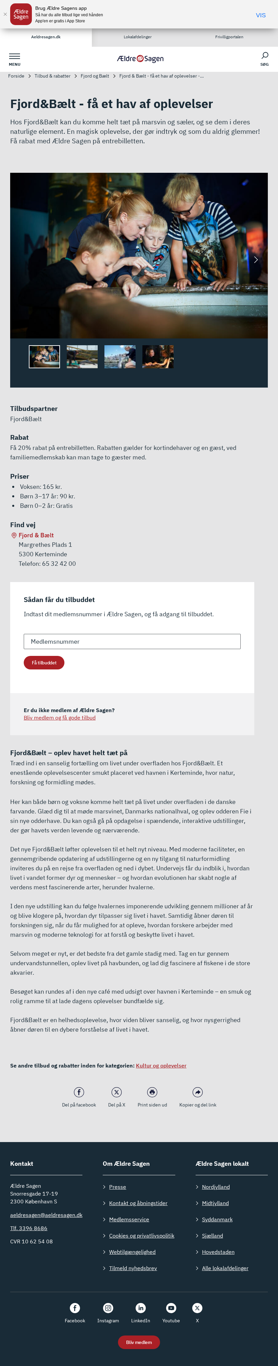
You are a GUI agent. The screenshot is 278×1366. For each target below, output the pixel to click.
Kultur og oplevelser (161, 1065)
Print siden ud (152, 1105)
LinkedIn (140, 1321)
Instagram (108, 1321)
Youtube (171, 1321)
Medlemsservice (129, 1219)
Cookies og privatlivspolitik (141, 1235)
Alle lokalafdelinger (225, 1268)
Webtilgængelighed (132, 1251)
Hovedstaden (218, 1251)
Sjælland (212, 1235)
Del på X (116, 1105)
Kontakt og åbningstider (138, 1203)
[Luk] (5, 14)
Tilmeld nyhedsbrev (133, 1268)
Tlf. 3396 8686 (28, 1228)
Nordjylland (216, 1186)
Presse (117, 1186)
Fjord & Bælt (36, 535)
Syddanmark (217, 1219)
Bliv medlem (139, 1342)
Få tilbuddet (44, 663)
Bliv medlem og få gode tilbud (60, 717)
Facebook (75, 1321)
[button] (256, 260)
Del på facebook (79, 1105)
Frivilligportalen (229, 36)
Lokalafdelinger (138, 36)
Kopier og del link (197, 1105)
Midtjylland (215, 1203)
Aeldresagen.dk (46, 36)
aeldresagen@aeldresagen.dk (46, 1215)
